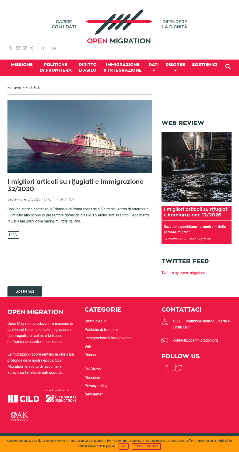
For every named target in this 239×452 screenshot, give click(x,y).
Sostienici (25, 291)
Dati (87, 346)
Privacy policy (95, 386)
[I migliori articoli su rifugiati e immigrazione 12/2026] (197, 203)
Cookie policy (146, 446)
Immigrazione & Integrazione (108, 338)
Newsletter (93, 394)
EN (54, 48)
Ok (123, 446)
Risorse (90, 355)
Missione (92, 377)
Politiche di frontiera (101, 329)
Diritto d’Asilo (95, 321)
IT (43, 48)
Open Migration (119, 26)
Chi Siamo (92, 369)
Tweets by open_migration (183, 273)
